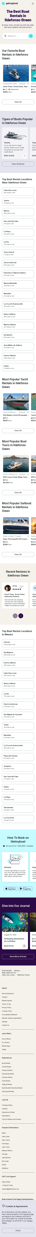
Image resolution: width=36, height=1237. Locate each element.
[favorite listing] (28, 84)
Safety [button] (4, 1049)
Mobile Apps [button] (6, 1046)
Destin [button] (4, 1164)
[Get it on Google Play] (25, 889)
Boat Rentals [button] (6, 1063)
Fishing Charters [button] (7, 1070)
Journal (5, 1100)
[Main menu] (33, 3)
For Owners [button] (6, 1042)
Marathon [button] (5, 1168)
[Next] (20, 615)
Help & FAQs (6, 1182)
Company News (7, 1105)
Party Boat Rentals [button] (8, 1091)
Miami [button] (4, 1133)
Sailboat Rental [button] (7, 1084)
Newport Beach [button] (7, 1150)
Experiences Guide (8, 1112)
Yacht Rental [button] (6, 1081)
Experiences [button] (7, 1058)
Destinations (6, 1116)
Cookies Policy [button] (7, 1011)
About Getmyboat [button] (8, 993)
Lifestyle (5, 1109)
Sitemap (4, 1021)
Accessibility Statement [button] (9, 1014)
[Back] (15, 615)
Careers (4, 997)
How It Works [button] (6, 1039)
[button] (16, 73)
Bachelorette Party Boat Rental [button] (12, 1088)
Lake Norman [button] (6, 1157)
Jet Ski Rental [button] (6, 1067)
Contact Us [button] (5, 1025)
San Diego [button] (5, 1143)
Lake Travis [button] (6, 1147)
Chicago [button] (5, 1154)
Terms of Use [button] (28, 1214)
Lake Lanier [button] (6, 1136)
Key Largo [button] (5, 1161)
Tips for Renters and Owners (11, 1119)
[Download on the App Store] (10, 889)
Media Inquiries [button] (7, 1000)
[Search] (30, 36)
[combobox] (14, 36)
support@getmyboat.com (10, 1189)
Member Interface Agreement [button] (12, 1018)
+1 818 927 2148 (7, 1185)
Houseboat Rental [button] (8, 1074)
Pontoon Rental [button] (7, 1077)
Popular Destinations (10, 1128)
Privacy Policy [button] (6, 1007)
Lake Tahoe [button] (6, 1140)
